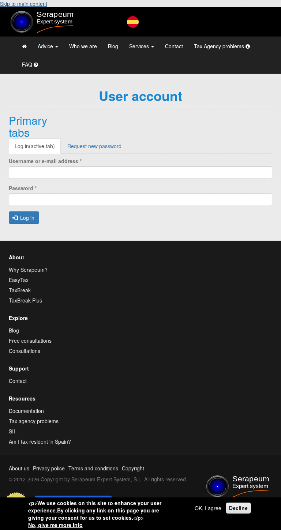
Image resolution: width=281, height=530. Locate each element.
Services (139, 46)
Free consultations (30, 340)
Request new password (94, 146)
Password (23, 188)
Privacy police (49, 468)
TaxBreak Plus (25, 300)
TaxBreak (20, 290)
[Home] (49, 22)
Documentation (26, 410)
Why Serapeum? (28, 269)
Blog (113, 46)
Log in (35, 146)
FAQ (28, 64)
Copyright (133, 468)
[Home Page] (24, 46)
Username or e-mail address (45, 161)
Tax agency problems (34, 421)
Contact (174, 46)
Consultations (24, 350)
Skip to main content (23, 3)
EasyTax (19, 279)
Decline (238, 508)
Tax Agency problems (220, 46)
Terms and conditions (93, 468)
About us (19, 468)
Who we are (83, 46)
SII (12, 431)
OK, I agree (208, 508)
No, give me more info (55, 525)
